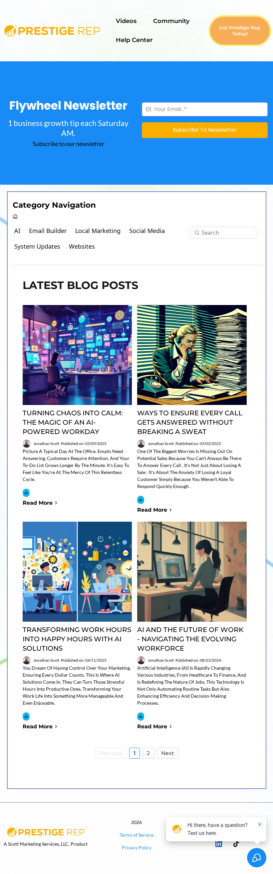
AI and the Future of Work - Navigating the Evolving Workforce (190, 639)
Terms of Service (136, 835)
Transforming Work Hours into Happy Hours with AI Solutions (77, 639)
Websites (82, 246)
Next (167, 753)
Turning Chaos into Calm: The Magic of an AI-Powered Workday (73, 422)
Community (171, 21)
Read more (38, 503)
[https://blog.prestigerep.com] (52, 31)
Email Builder (48, 231)
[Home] (15, 217)
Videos (126, 21)
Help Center (134, 40)
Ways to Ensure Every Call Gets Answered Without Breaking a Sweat (189, 422)
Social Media (147, 231)
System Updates (37, 246)
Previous (110, 753)
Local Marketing (98, 231)
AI (17, 231)
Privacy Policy (136, 847)
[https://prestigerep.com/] (45, 832)
